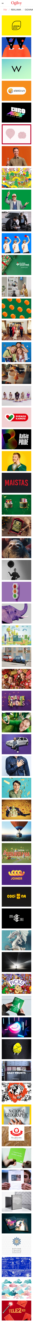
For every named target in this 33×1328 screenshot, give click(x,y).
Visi (5, 9)
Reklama (16, 9)
